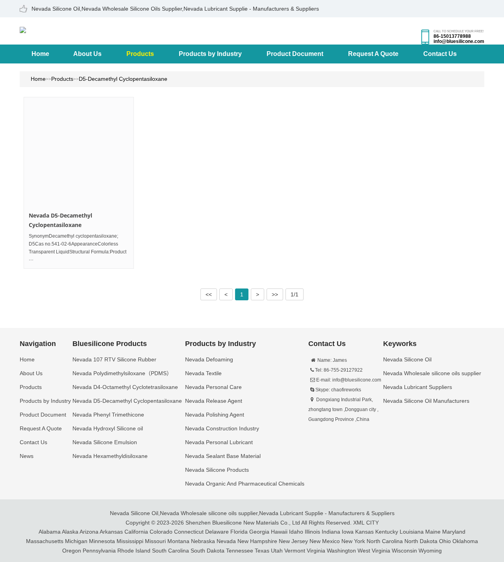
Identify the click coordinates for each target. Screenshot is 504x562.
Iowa (348, 532)
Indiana (331, 532)
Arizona (89, 532)
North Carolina (385, 541)
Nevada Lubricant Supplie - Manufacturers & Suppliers (327, 513)
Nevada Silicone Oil (134, 513)
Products (140, 53)
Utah (277, 550)
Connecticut (189, 532)
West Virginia (374, 550)
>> (275, 294)
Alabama (50, 532)
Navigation (38, 344)
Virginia (316, 550)
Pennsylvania (99, 550)
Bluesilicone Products (109, 344)
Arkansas (111, 532)
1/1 (294, 294)
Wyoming (430, 550)
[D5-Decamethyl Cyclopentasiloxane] (78, 152)
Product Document (295, 53)
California (136, 532)
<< (209, 294)
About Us (87, 53)
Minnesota (102, 541)
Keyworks (400, 344)
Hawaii (279, 532)
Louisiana (412, 532)
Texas (262, 550)
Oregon (71, 550)
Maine (433, 532)
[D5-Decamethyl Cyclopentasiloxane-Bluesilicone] (23, 29)
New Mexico (324, 541)
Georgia (259, 532)
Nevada (226, 541)
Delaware (217, 532)
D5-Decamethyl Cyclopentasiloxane (123, 79)
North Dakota (420, 541)
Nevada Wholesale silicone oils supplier (209, 513)
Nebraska (203, 541)
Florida (239, 532)
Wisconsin (404, 550)
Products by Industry (210, 53)
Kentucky (386, 532)
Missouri (155, 541)
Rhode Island (133, 550)
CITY (372, 522)
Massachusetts (44, 541)
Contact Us (440, 53)
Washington (341, 550)
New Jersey (293, 541)
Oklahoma (465, 541)
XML (359, 522)
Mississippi (130, 541)
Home (40, 53)
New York (353, 541)
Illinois (312, 532)
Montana (178, 541)
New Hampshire (257, 541)
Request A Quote (373, 53)
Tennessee (239, 550)
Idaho (296, 532)
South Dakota (207, 550)
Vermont (294, 550)
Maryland (453, 532)
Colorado (161, 532)
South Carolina (170, 550)
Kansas (364, 532)
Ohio (445, 541)
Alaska (70, 532)
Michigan (76, 541)
